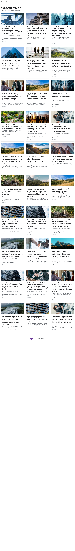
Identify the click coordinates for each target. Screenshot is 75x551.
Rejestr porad (63, 1)
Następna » (41, 338)
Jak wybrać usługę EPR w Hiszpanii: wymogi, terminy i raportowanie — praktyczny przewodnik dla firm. (12, 126)
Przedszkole (5, 2)
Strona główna (71, 1)
